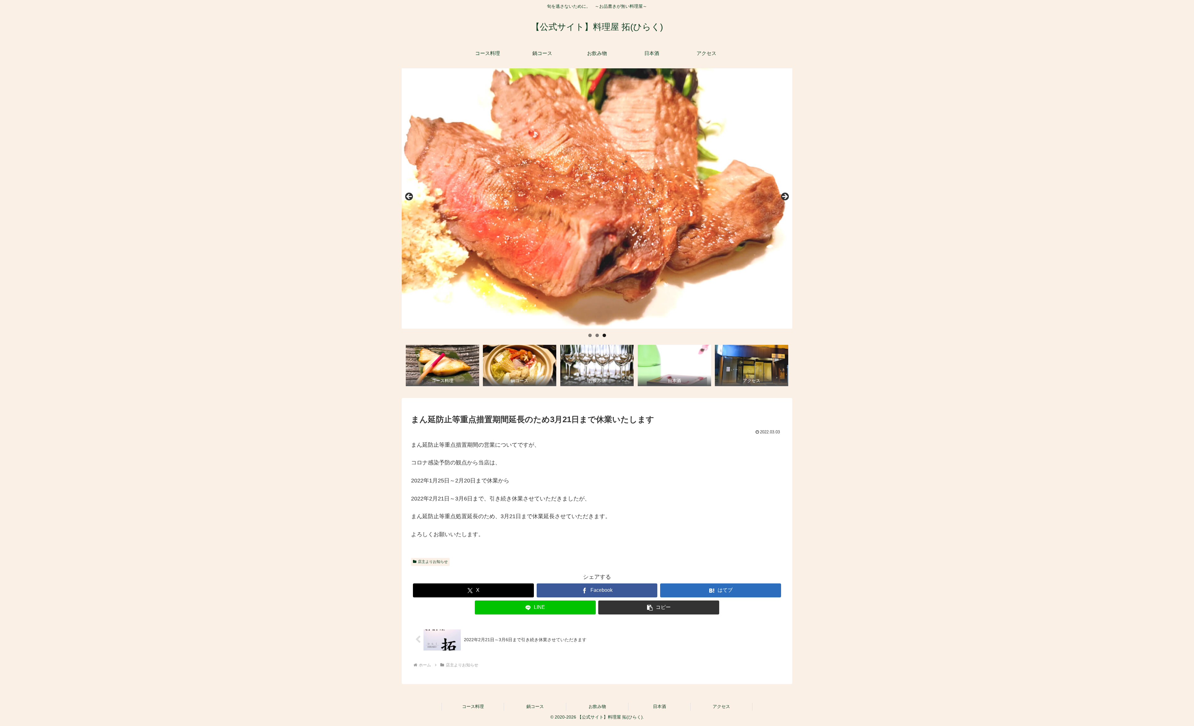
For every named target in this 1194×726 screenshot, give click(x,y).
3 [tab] (604, 335)
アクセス (721, 706)
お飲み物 (597, 706)
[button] (658, 607)
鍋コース (535, 706)
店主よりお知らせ (433, 561)
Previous (409, 197)
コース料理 (473, 706)
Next (784, 197)
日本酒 (659, 706)
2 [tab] (597, 335)
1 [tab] (590, 335)
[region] (597, 198)
